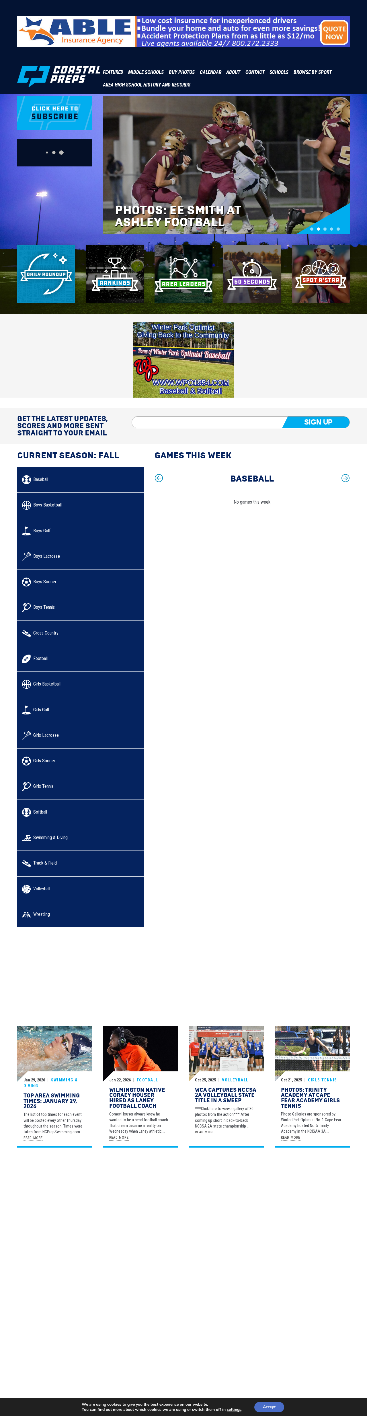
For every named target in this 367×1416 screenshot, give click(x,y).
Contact (255, 72)
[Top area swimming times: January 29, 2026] (54, 1054)
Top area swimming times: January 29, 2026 (52, 1100)
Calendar (210, 72)
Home (214, 1172)
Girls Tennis (322, 1080)
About (233, 72)
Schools (279, 72)
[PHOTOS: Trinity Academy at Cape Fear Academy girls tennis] (312, 1054)
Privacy (290, 1172)
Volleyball (235, 1080)
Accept (269, 1407)
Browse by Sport (313, 72)
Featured (113, 72)
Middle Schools (146, 72)
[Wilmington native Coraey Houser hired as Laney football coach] (140, 1054)
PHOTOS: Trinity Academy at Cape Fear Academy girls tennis (310, 1098)
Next (345, 478)
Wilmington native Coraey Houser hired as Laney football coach (137, 1098)
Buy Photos (182, 72)
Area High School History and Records (146, 85)
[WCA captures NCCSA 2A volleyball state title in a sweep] (226, 1054)
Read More (33, 1138)
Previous (159, 478)
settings (234, 1409)
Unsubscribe (336, 1172)
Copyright (311, 1172)
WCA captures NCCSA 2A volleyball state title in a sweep (225, 1095)
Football (147, 1080)
